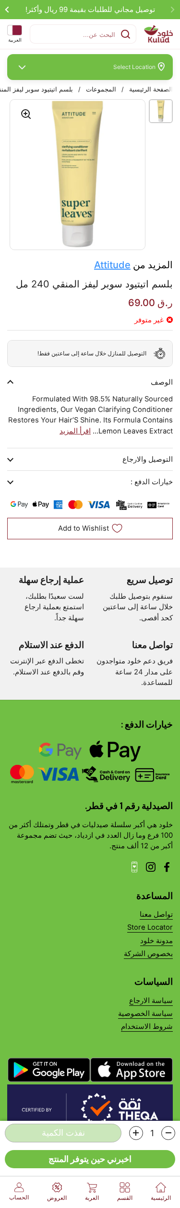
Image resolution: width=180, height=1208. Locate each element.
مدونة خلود (156, 940)
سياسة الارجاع (151, 1000)
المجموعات (101, 89)
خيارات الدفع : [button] (152, 482)
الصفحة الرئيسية (151, 89)
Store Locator (150, 927)
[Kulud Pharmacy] (158, 34)
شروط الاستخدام (147, 1026)
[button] (168, 1133)
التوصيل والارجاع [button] (147, 459)
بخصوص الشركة (148, 953)
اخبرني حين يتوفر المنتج (90, 1159)
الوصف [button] (162, 382)
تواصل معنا (156, 914)
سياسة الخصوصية (145, 1013)
